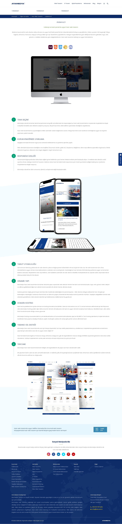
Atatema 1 (16, 11)
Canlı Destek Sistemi (38, 486)
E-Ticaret (67, 3)
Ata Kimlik (14, 469)
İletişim (99, 3)
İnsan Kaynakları (16, 479)
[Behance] (73, 454)
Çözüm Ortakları (16, 476)
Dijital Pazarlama (77, 3)
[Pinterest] (68, 454)
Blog (94, 3)
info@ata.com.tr (97, 509)
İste (102, 429)
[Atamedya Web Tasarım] (18, 3)
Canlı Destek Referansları (60, 471)
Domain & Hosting (37, 484)
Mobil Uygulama (37, 479)
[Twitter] (63, 454)
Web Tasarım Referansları (60, 467)
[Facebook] (53, 454)
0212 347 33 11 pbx (97, 507)
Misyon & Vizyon (16, 471)
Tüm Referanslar (58, 474)
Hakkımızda (15, 467)
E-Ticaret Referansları (59, 469)
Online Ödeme (99, 467)
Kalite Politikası (16, 474)
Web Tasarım (58, 3)
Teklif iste (76, 469)
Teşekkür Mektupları (17, 484)
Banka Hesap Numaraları (19, 481)
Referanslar (87, 3)
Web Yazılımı (36, 469)
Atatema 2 (40, 11)
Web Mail (76, 467)
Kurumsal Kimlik (36, 481)
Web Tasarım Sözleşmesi (19, 486)
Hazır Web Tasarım (37, 489)
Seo (33, 474)
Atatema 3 (65, 11)
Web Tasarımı (36, 467)
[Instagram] (48, 454)
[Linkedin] (58, 454)
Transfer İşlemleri (79, 471)
